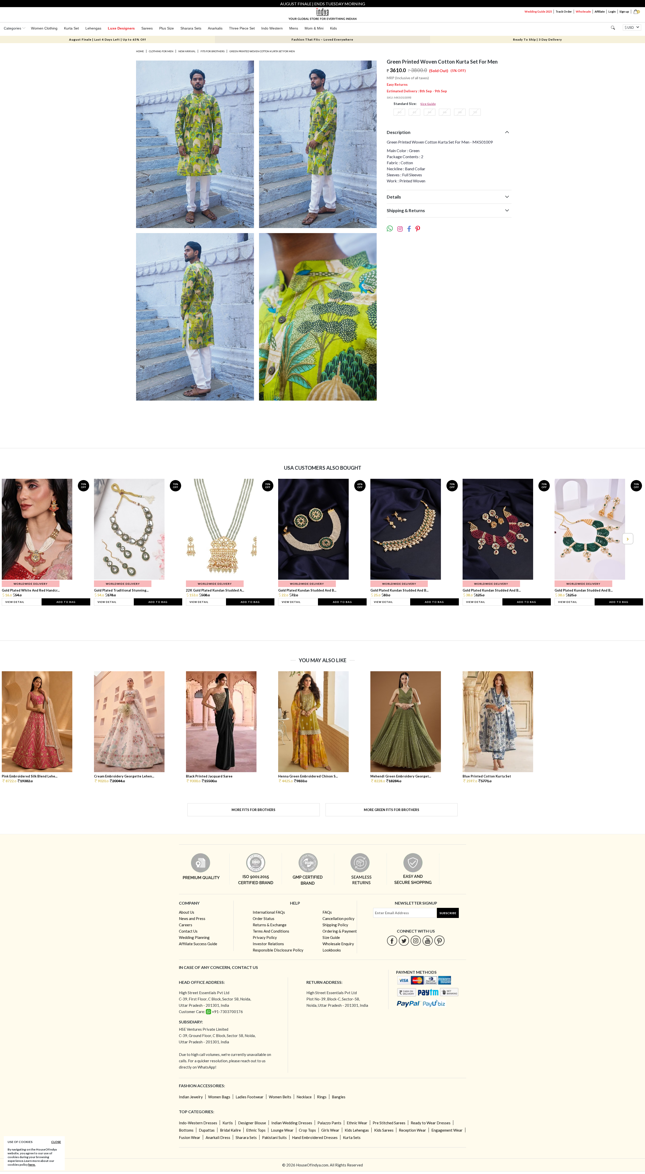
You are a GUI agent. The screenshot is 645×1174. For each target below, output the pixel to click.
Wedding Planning (194, 937)
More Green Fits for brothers (391, 810)
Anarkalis (215, 28)
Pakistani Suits (274, 1137)
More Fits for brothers (253, 810)
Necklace (304, 1097)
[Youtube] (428, 940)
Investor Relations (268, 943)
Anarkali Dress (218, 1137)
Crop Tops (307, 1130)
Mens (293, 28)
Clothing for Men (161, 51)
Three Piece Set (242, 28)
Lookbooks (331, 950)
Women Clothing (44, 28)
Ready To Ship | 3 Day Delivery (537, 39)
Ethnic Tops (256, 1130)
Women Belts (280, 1097)
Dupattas (207, 1130)
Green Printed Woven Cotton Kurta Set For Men (262, 51)
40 (399, 112)
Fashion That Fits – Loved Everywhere (322, 39)
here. (32, 1164)
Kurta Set (71, 28)
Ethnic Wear (357, 1123)
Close (56, 1142)
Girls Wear (330, 1130)
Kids (333, 28)
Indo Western (272, 28)
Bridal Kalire (230, 1130)
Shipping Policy (335, 925)
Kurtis (227, 1123)
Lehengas (93, 28)
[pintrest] (439, 940)
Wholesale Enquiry (338, 943)
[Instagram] (416, 940)
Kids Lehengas (357, 1130)
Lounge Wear (282, 1130)
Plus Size (166, 28)
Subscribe (447, 913)
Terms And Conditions (271, 931)
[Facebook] (392, 940)
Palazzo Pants (329, 1123)
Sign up (624, 11)
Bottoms (186, 1130)
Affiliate (600, 11)
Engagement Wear (447, 1130)
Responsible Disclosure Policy (278, 950)
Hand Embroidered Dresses (315, 1137)
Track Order (564, 11)
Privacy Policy (265, 937)
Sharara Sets (190, 28)
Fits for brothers (212, 51)
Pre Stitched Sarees (389, 1123)
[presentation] (18, 538)
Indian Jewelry (191, 1097)
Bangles (338, 1097)
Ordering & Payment (339, 931)
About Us (186, 912)
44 (429, 112)
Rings (322, 1097)
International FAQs (269, 912)
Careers (185, 925)
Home (140, 51)
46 (444, 112)
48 (460, 112)
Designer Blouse (252, 1123)
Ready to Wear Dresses (430, 1123)
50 (475, 112)
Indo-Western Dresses (198, 1123)
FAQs (327, 912)
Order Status (263, 918)
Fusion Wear (189, 1137)
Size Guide (428, 103)
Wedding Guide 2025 (538, 11)
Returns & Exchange (269, 925)
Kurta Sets (352, 1137)
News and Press (192, 918)
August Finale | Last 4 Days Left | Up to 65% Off (107, 39)
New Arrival (187, 51)
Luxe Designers (121, 28)
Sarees (147, 28)
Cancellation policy (338, 918)
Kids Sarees (384, 1130)
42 (414, 112)
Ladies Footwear (250, 1097)
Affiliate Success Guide (198, 943)
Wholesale (583, 11)
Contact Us (188, 931)
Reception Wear (412, 1130)
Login (612, 11)
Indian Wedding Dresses (291, 1123)
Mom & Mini (314, 28)
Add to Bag (66, 601)
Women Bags (219, 1097)
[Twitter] (404, 940)
